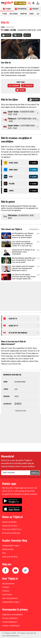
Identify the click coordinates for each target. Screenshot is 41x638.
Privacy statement (10, 618)
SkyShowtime (8, 584)
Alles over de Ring (10, 557)
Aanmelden (35, 473)
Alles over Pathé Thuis (12, 529)
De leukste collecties (11, 533)
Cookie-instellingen (11, 626)
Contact (5, 587)
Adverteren (7, 595)
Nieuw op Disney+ (10, 526)
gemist (32, 14)
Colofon (5, 591)
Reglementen (8, 549)
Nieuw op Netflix (9, 522)
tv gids (4, 14)
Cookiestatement (9, 622)
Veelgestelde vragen (11, 546)
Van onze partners (10, 598)
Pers (4, 553)
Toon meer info (20, 410)
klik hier (9, 356)
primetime (23, 14)
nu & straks (14, 14)
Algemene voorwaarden (12, 614)
